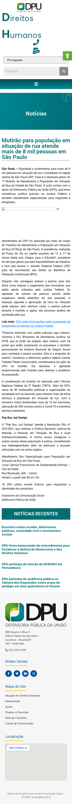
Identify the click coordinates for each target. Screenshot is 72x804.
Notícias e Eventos (16, 717)
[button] (67, 55)
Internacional (12, 701)
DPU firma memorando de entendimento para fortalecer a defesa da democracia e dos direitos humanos (36, 549)
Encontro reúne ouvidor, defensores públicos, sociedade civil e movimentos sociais (31, 530)
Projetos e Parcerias (16, 712)
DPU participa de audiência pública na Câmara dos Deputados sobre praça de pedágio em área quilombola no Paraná (31, 582)
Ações (9, 706)
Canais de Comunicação (19, 723)
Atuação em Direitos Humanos (22, 695)
